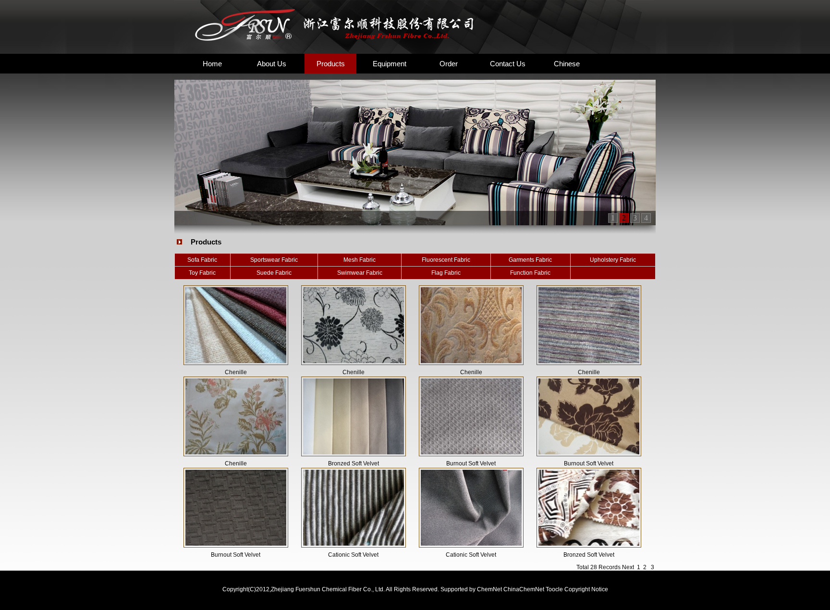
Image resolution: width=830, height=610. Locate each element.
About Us (271, 64)
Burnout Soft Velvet (471, 463)
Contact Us (507, 64)
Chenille (236, 372)
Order (448, 64)
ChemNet (489, 589)
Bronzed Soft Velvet (353, 463)
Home (212, 64)
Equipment (389, 64)
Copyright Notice (586, 589)
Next (628, 567)
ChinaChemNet (523, 589)
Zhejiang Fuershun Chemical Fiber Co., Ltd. (328, 589)
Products (331, 64)
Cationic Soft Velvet (353, 554)
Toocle (554, 589)
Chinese (567, 64)
